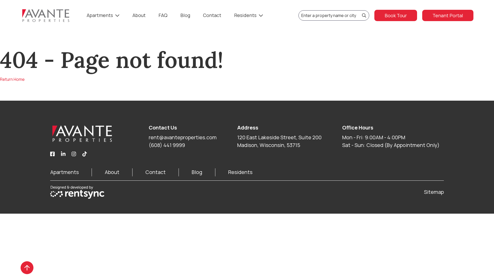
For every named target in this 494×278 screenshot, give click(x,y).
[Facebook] (52, 154)
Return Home (12, 79)
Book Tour (396, 15)
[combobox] (333, 15)
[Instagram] (74, 154)
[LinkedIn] (63, 154)
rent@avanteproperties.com (183, 137)
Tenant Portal (448, 15)
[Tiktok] (84, 154)
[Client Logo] (99, 133)
